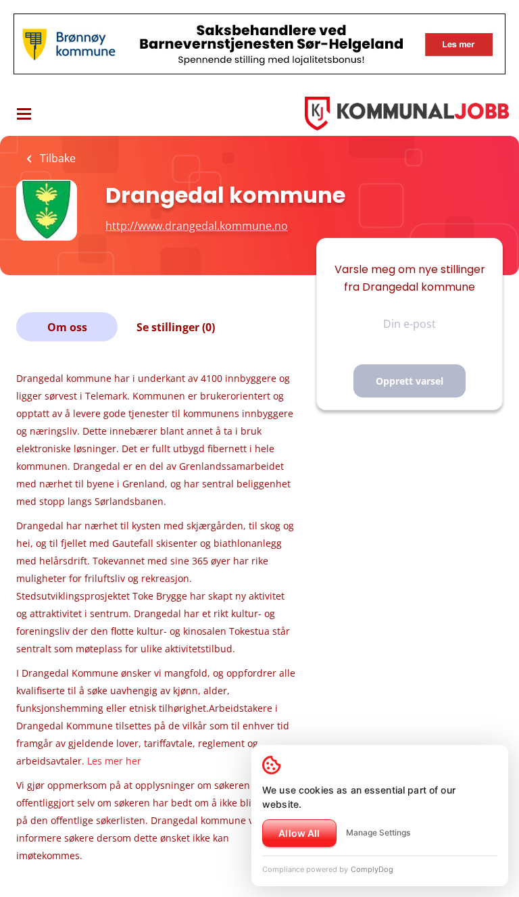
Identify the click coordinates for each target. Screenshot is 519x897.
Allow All (299, 833)
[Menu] (24, 114)
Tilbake (56, 158)
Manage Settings (378, 832)
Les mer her (114, 760)
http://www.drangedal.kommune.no (196, 225)
